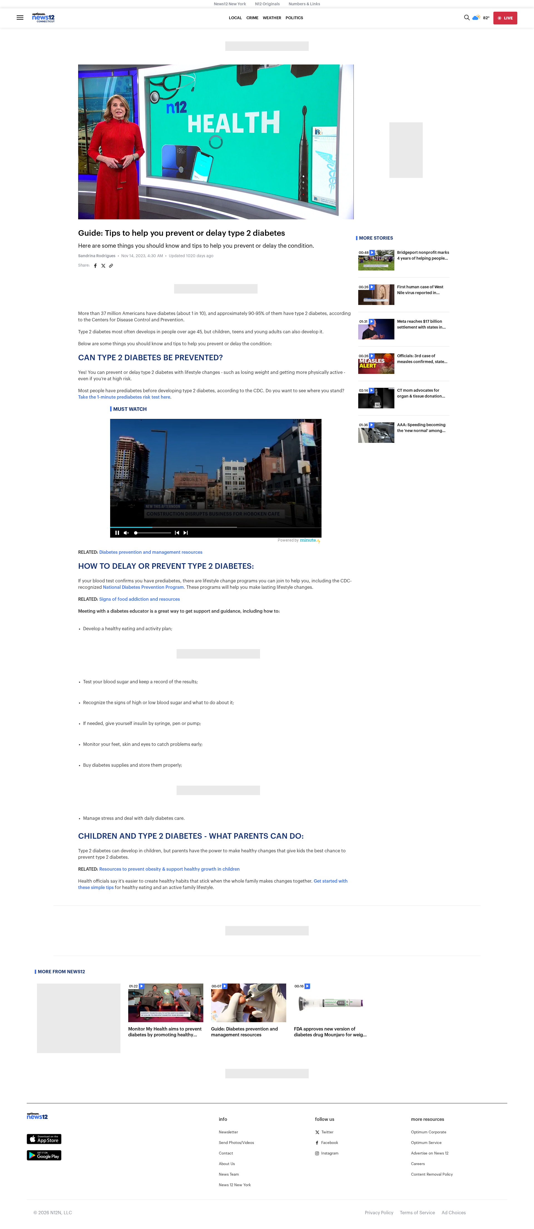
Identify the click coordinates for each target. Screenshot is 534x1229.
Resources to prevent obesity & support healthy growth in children (169, 869)
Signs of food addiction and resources (139, 599)
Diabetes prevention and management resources (150, 552)
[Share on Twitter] (103, 266)
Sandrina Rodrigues (96, 256)
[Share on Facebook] (95, 266)
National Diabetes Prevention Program (143, 587)
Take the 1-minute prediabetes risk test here (124, 397)
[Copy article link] (111, 266)
